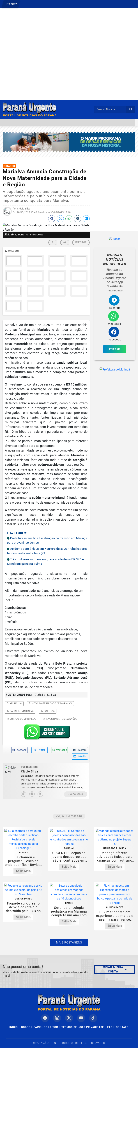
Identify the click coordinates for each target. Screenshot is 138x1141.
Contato (122, 1027)
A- (53, 242)
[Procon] (114, 239)
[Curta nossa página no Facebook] (45, 1018)
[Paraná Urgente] (30, 109)
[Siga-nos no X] (69, 1018)
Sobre (25, 1027)
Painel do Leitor (46, 1027)
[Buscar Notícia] (130, 109)
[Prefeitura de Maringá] (69, 141)
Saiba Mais (75, 794)
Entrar (12, 4)
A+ (64, 242)
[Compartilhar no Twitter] (60, 218)
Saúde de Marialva (21, 711)
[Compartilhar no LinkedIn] (86, 218)
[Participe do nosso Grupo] (46, 733)
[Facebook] (32, 794)
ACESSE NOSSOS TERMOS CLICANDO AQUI (65, 1136)
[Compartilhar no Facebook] (51, 218)
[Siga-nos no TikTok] (93, 1018)
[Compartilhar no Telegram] (77, 218)
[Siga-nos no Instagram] (57, 1018)
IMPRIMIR (81, 242)
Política (49, 711)
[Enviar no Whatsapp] (68, 218)
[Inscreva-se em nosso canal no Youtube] (81, 1018)
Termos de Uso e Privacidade (82, 1027)
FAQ (109, 1027)
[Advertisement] (69, 46)
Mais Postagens (69, 942)
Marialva (15, 703)
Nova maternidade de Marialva (51, 703)
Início (13, 1027)
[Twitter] (40, 794)
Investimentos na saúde (61, 718)
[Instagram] (23, 794)
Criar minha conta (113, 969)
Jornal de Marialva (22, 718)
